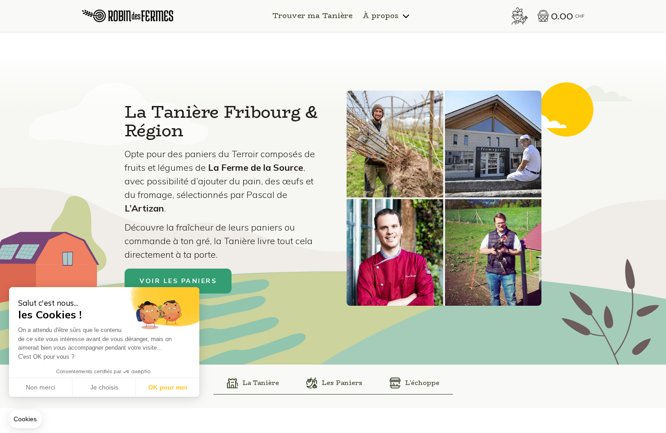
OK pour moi (167, 387)
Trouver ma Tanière (312, 15)
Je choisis (104, 387)
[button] (25, 419)
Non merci (40, 387)
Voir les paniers (178, 281)
